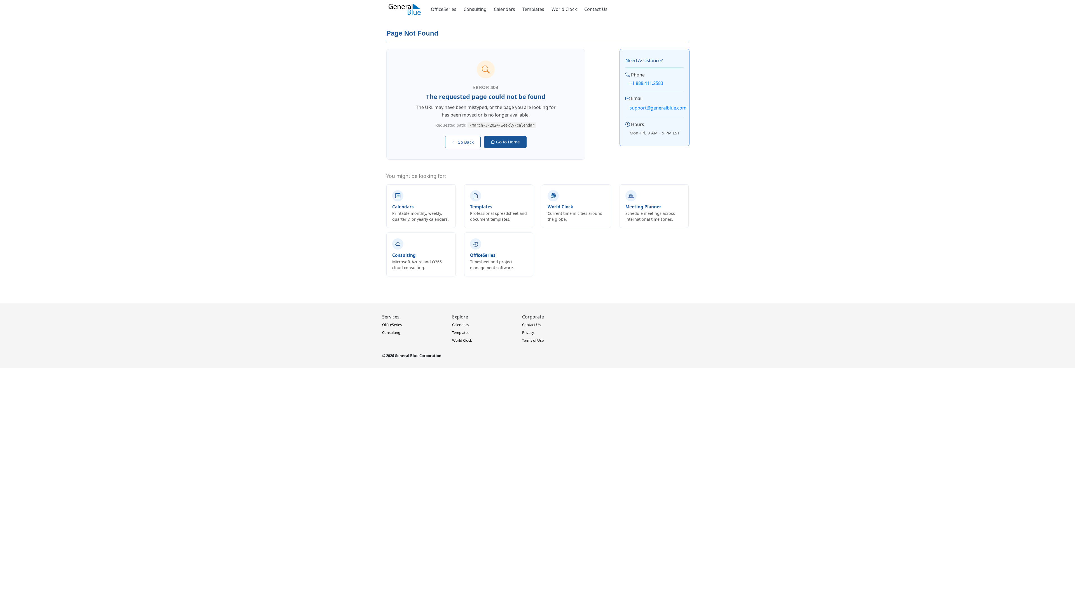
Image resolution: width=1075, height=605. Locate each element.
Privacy (528, 332)
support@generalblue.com (658, 108)
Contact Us (595, 9)
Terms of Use (533, 340)
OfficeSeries (443, 9)
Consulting (475, 9)
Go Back (465, 142)
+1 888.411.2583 (646, 83)
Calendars (504, 9)
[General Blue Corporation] (405, 9)
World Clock (564, 9)
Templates (533, 9)
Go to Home (507, 142)
